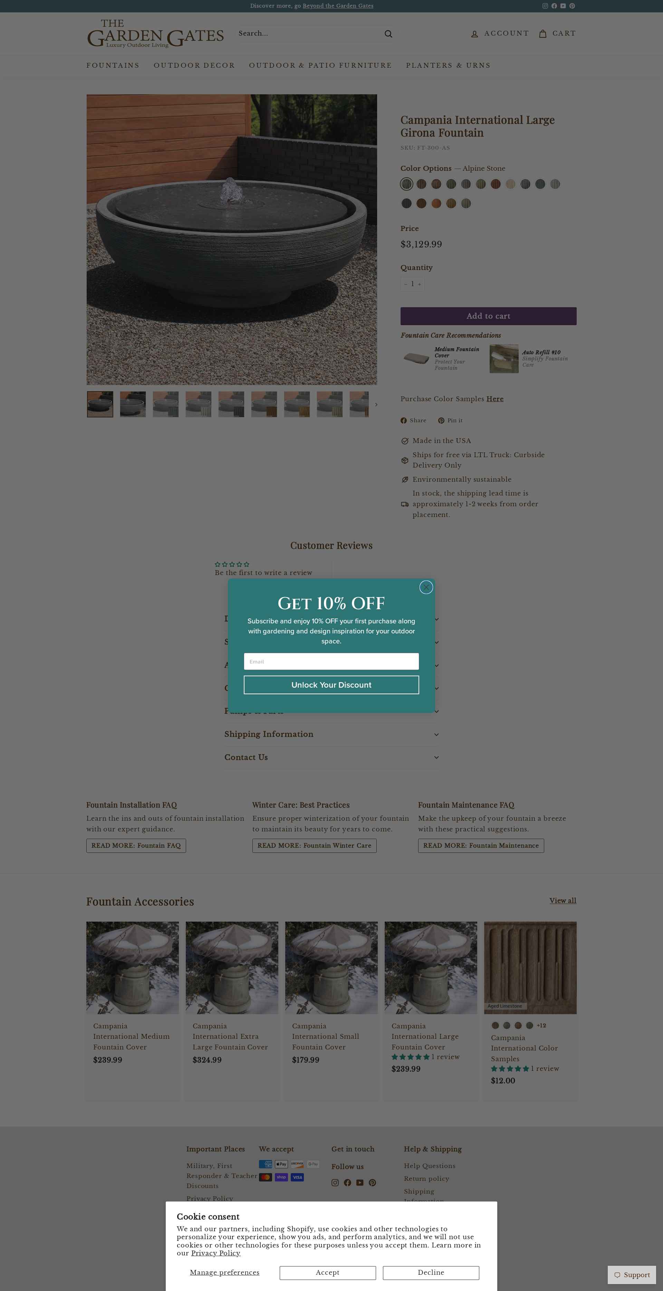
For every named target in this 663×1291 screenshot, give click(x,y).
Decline (431, 1272)
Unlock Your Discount (331, 685)
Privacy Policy (216, 1253)
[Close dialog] (426, 587)
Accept (327, 1272)
